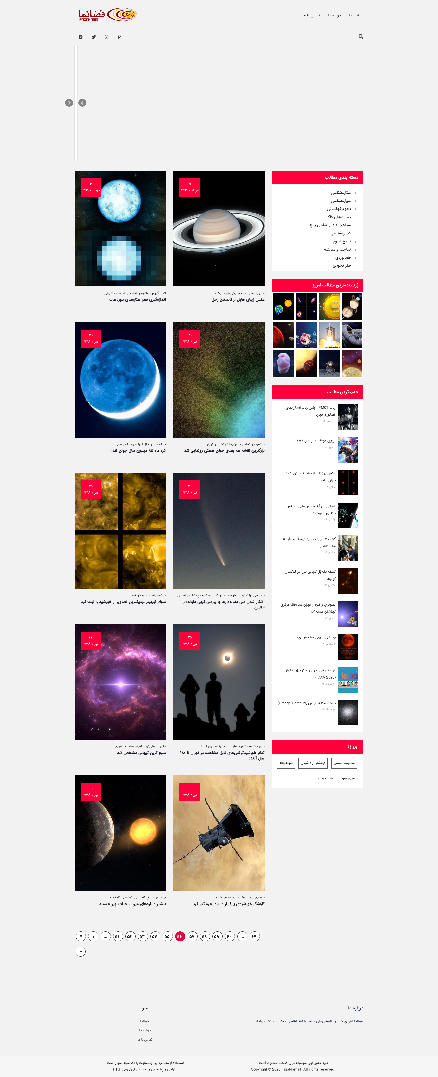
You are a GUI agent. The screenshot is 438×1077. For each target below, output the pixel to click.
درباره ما (334, 15)
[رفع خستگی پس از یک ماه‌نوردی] (352, 335)
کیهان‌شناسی (341, 233)
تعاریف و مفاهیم (337, 250)
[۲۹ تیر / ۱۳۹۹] (219, 587)
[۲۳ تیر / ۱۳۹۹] (120, 739)
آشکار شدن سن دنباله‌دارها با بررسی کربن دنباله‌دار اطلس (224, 605)
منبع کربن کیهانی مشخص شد (141, 753)
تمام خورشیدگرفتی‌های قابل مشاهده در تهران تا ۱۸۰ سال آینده (222, 756)
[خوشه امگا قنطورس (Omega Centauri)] (348, 713)
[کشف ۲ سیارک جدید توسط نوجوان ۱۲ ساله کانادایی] (348, 549)
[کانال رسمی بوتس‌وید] (81, 37)
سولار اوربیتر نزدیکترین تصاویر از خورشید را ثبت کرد (123, 602)
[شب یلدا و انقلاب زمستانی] (306, 335)
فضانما (354, 15)
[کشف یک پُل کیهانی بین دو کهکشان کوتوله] (348, 582)
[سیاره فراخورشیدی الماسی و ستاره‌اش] (306, 363)
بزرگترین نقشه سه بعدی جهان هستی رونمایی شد (224, 451)
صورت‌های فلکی (338, 217)
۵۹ (216, 936)
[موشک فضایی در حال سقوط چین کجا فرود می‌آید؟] (329, 335)
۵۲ (129, 936)
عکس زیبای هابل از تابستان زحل (238, 300)
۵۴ (154, 936)
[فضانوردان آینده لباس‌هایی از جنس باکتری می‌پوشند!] (348, 516)
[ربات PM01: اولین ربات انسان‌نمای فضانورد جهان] (348, 418)
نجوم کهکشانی (339, 209)
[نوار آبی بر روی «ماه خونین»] (348, 648)
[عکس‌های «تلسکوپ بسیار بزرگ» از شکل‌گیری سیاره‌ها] (306, 306)
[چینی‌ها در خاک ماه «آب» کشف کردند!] (329, 363)
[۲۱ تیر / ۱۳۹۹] (219, 890)
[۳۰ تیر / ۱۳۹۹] (120, 436)
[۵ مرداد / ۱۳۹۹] (219, 285)
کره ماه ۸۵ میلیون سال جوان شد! (138, 451)
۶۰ (229, 936)
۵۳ (142, 936)
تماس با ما (311, 15)
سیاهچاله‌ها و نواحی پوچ (330, 225)
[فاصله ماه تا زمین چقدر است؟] (352, 306)
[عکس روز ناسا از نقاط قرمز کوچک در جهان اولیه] (348, 483)
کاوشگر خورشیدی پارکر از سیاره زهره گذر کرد (229, 904)
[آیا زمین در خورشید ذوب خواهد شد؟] (283, 306)
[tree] (317, 227)
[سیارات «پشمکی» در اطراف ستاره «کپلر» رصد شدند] (283, 363)
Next (69, 103)
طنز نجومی (342, 266)
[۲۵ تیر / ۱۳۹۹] (219, 739)
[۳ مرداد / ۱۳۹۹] (120, 285)
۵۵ (167, 936)
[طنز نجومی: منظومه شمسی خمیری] (329, 306)
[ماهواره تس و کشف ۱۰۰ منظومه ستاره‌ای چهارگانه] (352, 363)
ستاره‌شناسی (341, 193)
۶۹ (254, 936)
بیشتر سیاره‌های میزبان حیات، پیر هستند (132, 904)
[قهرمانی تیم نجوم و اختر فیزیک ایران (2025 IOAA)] (348, 681)
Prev (82, 103)
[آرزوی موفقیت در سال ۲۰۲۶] (348, 451)
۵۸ (204, 936)
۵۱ (117, 936)
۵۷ (191, 936)
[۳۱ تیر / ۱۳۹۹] (219, 436)
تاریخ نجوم (342, 242)
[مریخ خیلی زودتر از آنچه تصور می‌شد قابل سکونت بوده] (283, 335)
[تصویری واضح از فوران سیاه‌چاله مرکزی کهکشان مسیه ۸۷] (348, 615)
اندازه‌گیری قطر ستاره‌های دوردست (138, 300)
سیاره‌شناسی (341, 201)
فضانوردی (343, 258)
